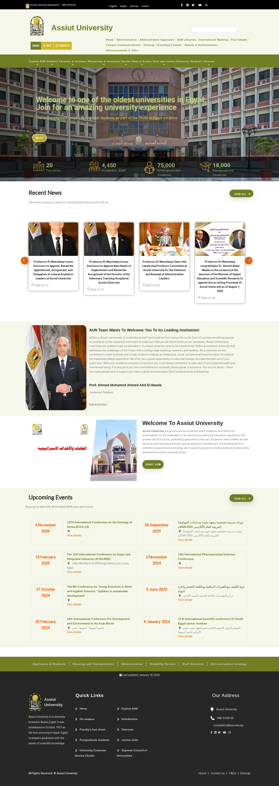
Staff (47, 45)
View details (74, 535)
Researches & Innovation (104, 61)
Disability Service (163, 663)
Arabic (123, 6)
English (113, 6)
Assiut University (226, 709)
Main (35, 45)
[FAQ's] (83, 774)
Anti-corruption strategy (229, 663)
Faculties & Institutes (73, 61)
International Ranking (213, 40)
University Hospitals (189, 61)
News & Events (142, 61)
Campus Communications (123, 45)
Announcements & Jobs (122, 50)
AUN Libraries (186, 40)
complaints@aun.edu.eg (228, 725)
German (134, 6)
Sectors (126, 61)
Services (208, 61)
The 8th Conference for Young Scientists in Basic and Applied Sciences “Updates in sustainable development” (99, 591)
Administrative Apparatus (157, 40)
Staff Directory (193, 663)
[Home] (91, 774)
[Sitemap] (79, 774)
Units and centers (164, 61)
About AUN (153, 464)
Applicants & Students (49, 663)
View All (240, 194)
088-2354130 (225, 718)
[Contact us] (87, 774)
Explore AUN (37, 61)
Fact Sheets (239, 40)
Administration (127, 40)
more (39, 138)
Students (62, 45)
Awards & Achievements (200, 45)
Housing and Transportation (93, 663)
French (145, 6)
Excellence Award (169, 45)
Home (109, 40)
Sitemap (148, 45)
